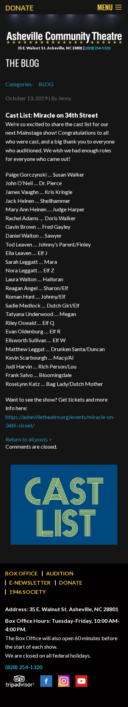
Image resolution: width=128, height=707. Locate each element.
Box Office (21, 573)
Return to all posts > (28, 439)
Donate (70, 582)
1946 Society (27, 591)
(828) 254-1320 (97, 48)
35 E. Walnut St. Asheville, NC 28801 (50, 48)
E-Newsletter (30, 582)
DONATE (19, 7)
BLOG (46, 84)
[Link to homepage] (64, 33)
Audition (59, 573)
